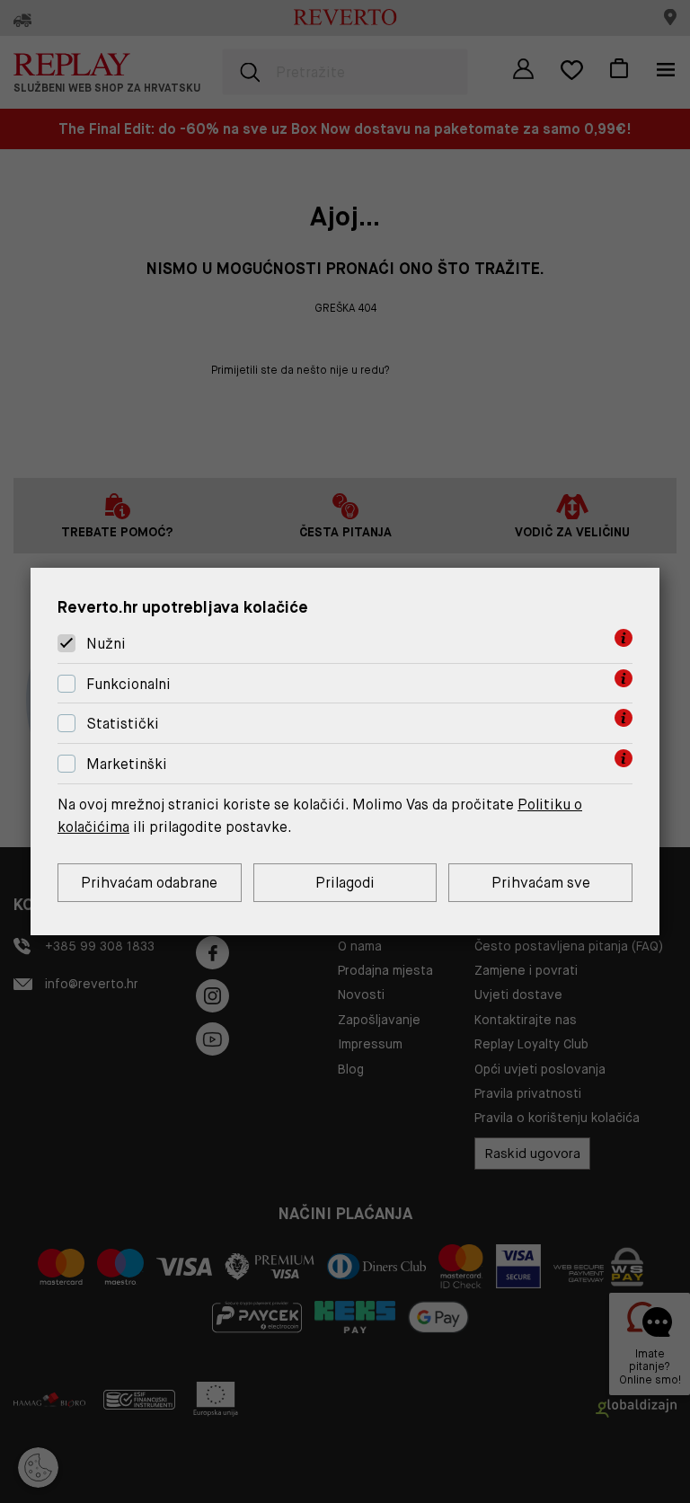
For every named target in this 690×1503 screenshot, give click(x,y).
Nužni (106, 643)
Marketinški (126, 764)
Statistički (122, 724)
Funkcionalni (128, 684)
